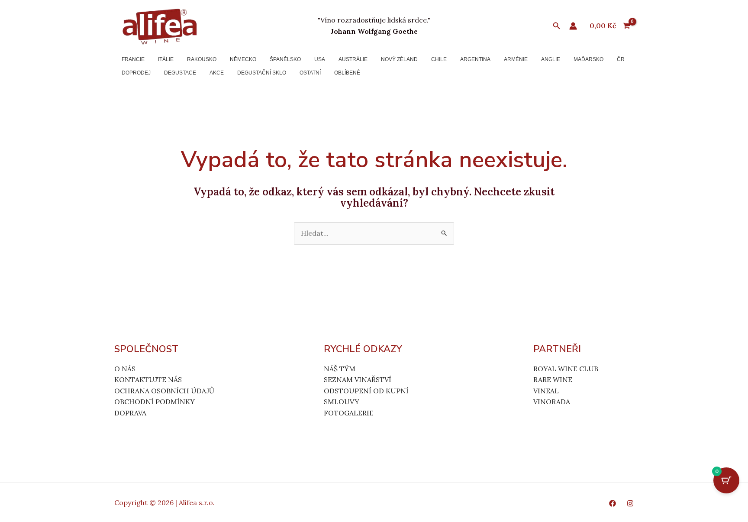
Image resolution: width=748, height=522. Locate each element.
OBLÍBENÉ (347, 73)
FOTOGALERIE (349, 413)
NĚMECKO (243, 59)
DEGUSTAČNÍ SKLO (261, 73)
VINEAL (546, 390)
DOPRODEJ (136, 73)
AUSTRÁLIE (353, 59)
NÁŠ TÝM (339, 368)
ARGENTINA (475, 59)
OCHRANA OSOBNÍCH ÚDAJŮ (164, 390)
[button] (557, 26)
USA (319, 59)
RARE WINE (552, 379)
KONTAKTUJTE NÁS (148, 379)
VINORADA (551, 401)
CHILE (439, 59)
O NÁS (124, 368)
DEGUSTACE (180, 73)
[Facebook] (612, 503)
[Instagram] (630, 503)
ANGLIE (550, 59)
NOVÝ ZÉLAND (399, 59)
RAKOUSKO (201, 59)
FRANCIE (133, 59)
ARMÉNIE (516, 59)
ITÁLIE (166, 59)
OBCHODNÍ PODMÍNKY (154, 401)
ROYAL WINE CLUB (565, 368)
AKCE (217, 73)
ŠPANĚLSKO (285, 59)
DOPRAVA (130, 413)
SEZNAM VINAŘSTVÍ (357, 379)
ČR (621, 59)
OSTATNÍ (310, 73)
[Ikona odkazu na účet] (573, 26)
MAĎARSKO (588, 59)
